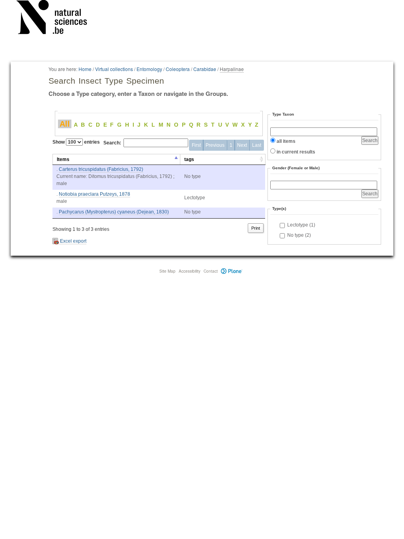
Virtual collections (114, 69)
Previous (215, 145)
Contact (211, 271)
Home (85, 69)
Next (242, 145)
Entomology (149, 69)
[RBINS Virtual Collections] (57, 18)
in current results (296, 152)
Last (256, 145)
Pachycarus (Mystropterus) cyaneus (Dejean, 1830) (114, 212)
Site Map (167, 271)
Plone (231, 271)
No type (299, 235)
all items (286, 141)
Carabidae (204, 69)
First (196, 145)
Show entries (76, 142)
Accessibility (189, 271)
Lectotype (301, 225)
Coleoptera (178, 69)
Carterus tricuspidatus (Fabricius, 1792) (101, 169)
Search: (112, 143)
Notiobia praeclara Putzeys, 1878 (94, 194)
